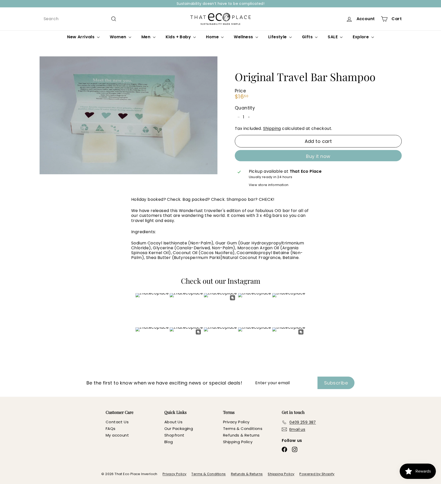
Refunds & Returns (241, 435)
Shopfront (174, 435)
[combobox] (80, 18)
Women (118, 37)
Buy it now (318, 156)
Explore (361, 37)
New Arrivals (81, 37)
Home (213, 37)
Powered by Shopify (316, 473)
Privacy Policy (236, 422)
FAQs (111, 428)
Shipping (272, 128)
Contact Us (117, 422)
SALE (333, 37)
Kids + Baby (179, 37)
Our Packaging (178, 428)
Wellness (244, 37)
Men (146, 37)
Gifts (308, 37)
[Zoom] (128, 115)
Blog (168, 441)
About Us (173, 422)
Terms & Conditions (242, 428)
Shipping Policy (237, 441)
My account (117, 435)
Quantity (245, 107)
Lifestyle (278, 37)
